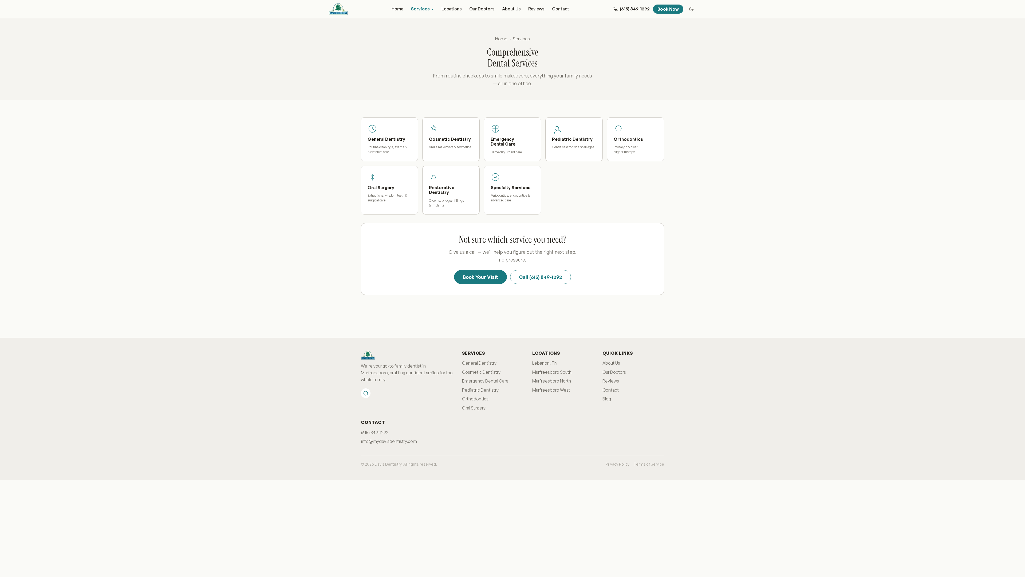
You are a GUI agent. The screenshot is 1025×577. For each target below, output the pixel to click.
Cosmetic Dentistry (481, 372)
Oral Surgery (474, 408)
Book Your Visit (480, 277)
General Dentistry (479, 363)
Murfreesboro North (551, 381)
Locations (451, 8)
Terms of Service (649, 464)
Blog (606, 398)
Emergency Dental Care (485, 381)
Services (420, 8)
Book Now (668, 9)
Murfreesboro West (551, 390)
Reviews (536, 8)
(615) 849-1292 (374, 432)
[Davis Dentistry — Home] (338, 9)
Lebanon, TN (544, 363)
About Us (511, 8)
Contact (560, 8)
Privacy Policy (617, 464)
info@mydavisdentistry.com (389, 441)
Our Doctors (482, 8)
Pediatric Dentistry (480, 390)
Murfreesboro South (551, 372)
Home (397, 8)
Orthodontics (475, 398)
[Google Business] (365, 393)
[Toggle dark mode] (691, 9)
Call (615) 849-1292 (540, 277)
